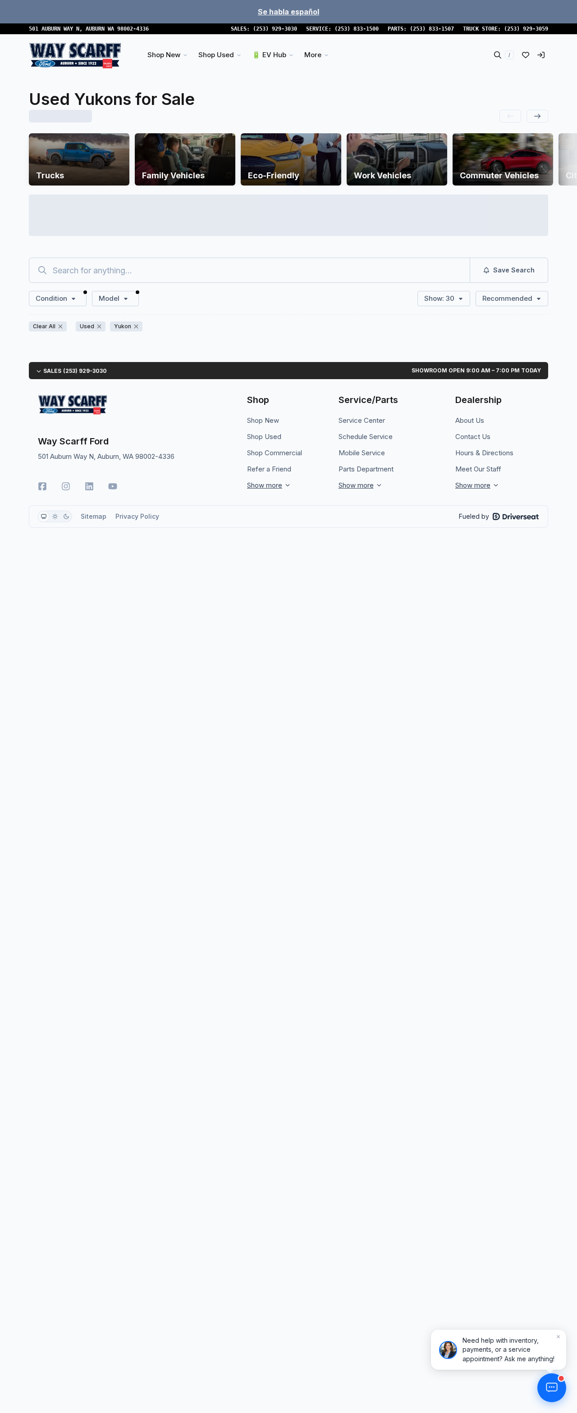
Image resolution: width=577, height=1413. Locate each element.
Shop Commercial (274, 452)
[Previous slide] (510, 116)
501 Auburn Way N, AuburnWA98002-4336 (89, 29)
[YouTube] (112, 486)
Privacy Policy (137, 516)
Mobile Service (362, 452)
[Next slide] (537, 116)
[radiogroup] (55, 516)
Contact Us (472, 436)
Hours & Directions (484, 452)
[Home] (75, 55)
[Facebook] (42, 486)
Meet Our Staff (478, 469)
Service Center (362, 420)
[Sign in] (541, 55)
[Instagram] (65, 486)
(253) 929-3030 (275, 29)
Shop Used (264, 436)
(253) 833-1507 (432, 29)
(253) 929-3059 (526, 29)
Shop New (263, 420)
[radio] (43, 516)
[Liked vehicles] (525, 55)
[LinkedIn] (89, 486)
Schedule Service (366, 436)
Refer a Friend (269, 469)
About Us (469, 420)
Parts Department (366, 469)
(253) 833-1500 (356, 29)
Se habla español (288, 11)
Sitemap (93, 516)
